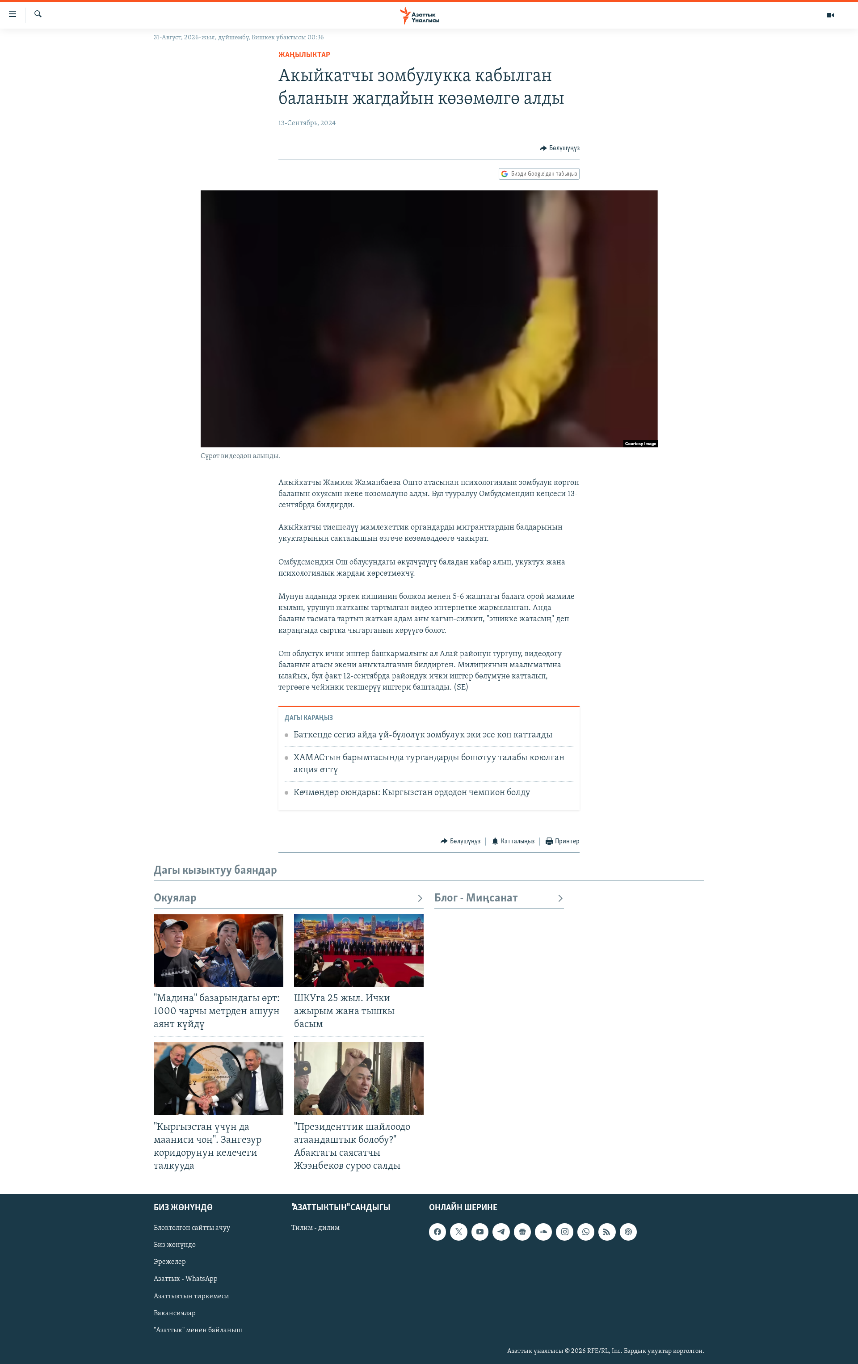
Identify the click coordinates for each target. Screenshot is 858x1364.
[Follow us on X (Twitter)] (458, 1231)
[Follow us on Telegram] (500, 1231)
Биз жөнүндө (175, 1245)
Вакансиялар (175, 1313)
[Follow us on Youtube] (479, 1231)
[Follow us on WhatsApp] (585, 1231)
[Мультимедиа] (830, 15)
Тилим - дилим (315, 1228)
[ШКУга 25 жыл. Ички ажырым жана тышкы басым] (359, 950)
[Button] (560, 148)
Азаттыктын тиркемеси (191, 1296)
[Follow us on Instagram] (564, 1231)
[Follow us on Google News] (522, 1231)
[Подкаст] (628, 1231)
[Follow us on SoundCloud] (543, 1231)
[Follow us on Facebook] (437, 1231)
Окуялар (175, 898)
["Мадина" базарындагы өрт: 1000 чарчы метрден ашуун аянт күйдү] (218, 950)
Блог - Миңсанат (476, 898)
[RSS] (606, 1231)
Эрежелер (170, 1262)
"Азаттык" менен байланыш (198, 1330)
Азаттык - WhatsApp (186, 1279)
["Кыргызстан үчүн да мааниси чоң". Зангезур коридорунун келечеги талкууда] (218, 1078)
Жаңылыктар (304, 55)
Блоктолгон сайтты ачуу (192, 1228)
